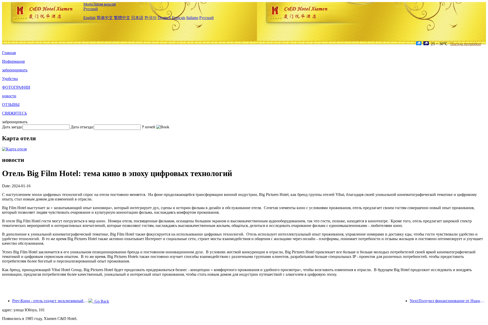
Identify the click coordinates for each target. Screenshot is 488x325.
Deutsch (164, 18)
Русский (90, 9)
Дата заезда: (12, 127)
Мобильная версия (99, 4)
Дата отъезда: (82, 127)
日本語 (137, 18)
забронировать (14, 70)
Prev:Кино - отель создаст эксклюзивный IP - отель (50, 301)
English (89, 18)
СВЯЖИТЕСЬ (14, 113)
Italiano (192, 18)
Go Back (101, 301)
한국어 (150, 18)
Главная (9, 53)
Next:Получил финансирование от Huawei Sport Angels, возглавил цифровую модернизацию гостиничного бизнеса (448, 301)
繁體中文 (122, 18)
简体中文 (105, 18)
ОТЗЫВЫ (11, 104)
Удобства (10, 78)
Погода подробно (465, 44)
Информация (13, 61)
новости (9, 96)
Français (178, 18)
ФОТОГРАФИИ (16, 87)
